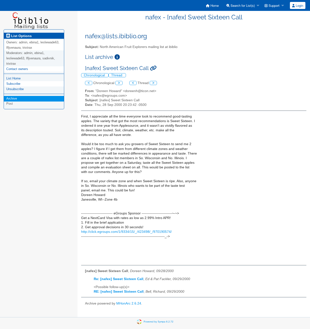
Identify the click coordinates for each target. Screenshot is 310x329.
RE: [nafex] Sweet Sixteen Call (119, 291)
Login (299, 5)
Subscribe (13, 84)
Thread (117, 75)
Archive (11, 98)
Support (273, 5)
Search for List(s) (242, 5)
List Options (21, 36)
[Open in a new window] (117, 57)
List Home (13, 78)
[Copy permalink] (153, 68)
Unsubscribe (15, 89)
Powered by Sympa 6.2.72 (158, 321)
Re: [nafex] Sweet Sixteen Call (118, 279)
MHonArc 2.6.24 (128, 303)
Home (214, 5)
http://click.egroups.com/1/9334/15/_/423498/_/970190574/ (126, 232)
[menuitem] (212, 5)
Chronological (95, 75)
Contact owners (17, 69)
